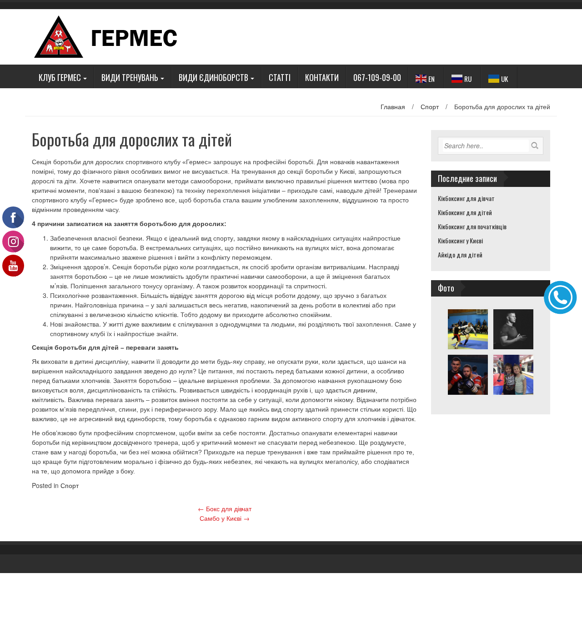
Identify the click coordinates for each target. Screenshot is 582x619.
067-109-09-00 (377, 77)
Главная (393, 106)
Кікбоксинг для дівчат (466, 198)
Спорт (430, 106)
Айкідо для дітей (460, 254)
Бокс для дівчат (224, 508)
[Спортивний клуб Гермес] (114, 35)
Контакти (322, 77)
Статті (280, 77)
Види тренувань (129, 77)
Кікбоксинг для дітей (465, 212)
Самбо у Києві (225, 518)
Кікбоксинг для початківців (472, 226)
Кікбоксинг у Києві (460, 240)
